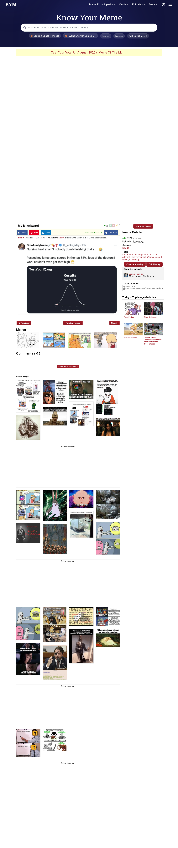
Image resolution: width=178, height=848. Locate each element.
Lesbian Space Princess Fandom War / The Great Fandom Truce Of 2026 (153, 341)
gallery (61, 238)
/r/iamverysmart (154, 257)
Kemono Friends (130, 338)
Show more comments (68, 366)
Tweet (47, 233)
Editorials (137, 4)
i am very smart (138, 257)
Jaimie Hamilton (136, 274)
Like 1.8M (112, 233)
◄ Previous (23, 323)
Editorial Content (138, 36)
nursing (135, 259)
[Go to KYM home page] (11, 5)
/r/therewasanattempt (132, 254)
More (152, 4)
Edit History (154, 264)
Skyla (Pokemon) (150, 317)
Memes (119, 36)
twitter (125, 259)
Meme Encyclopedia (100, 4)
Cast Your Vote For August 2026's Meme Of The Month (89, 52)
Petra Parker (129, 317)
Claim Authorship (134, 264)
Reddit (125, 248)
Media (122, 4)
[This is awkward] (68, 278)
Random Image (73, 323)
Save (35, 233)
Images (105, 36)
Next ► (114, 323)
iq (130, 259)
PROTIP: (20, 238)
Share (23, 233)
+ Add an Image (143, 226)
